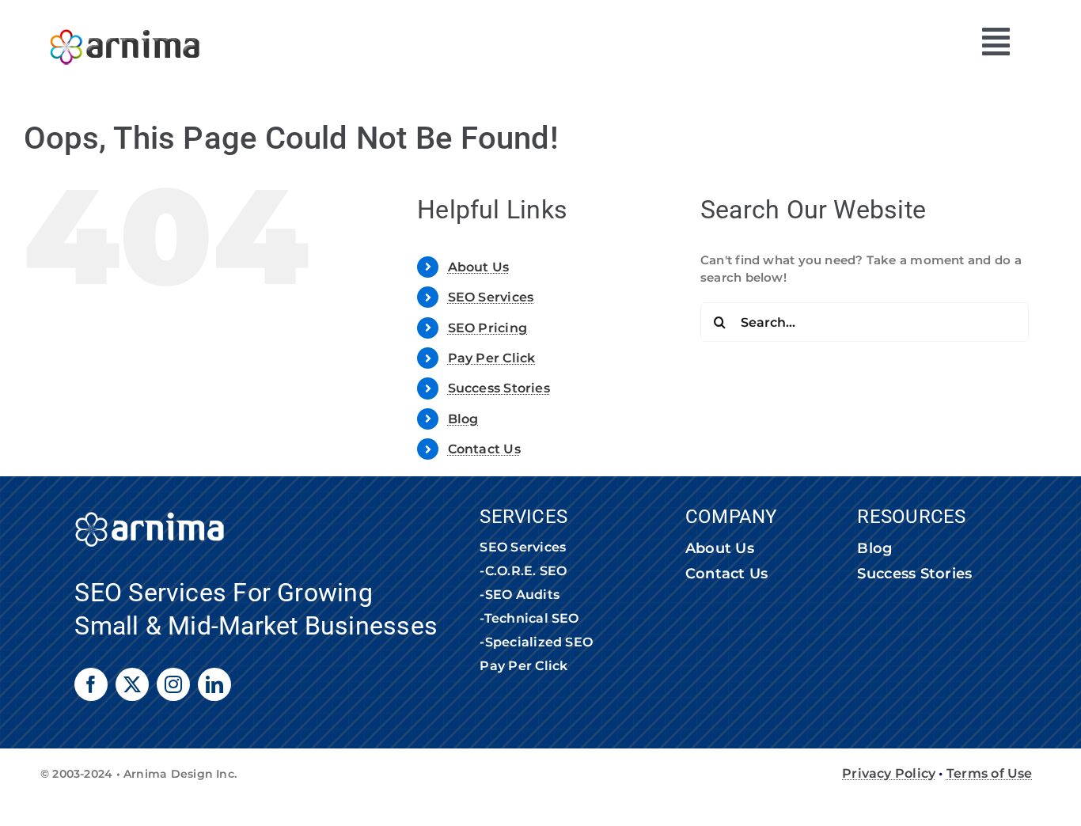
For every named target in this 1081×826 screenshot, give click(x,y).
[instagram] (173, 684)
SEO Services (491, 297)
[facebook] (91, 684)
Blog (463, 418)
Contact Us (484, 449)
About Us (479, 267)
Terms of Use (989, 773)
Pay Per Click (492, 358)
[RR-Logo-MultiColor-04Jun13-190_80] (125, 21)
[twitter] (132, 684)
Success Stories (499, 388)
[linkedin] (214, 684)
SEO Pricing (487, 327)
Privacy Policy (888, 773)
